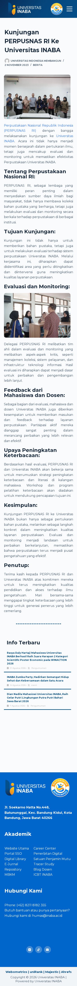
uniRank (36, 972)
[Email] (47, 949)
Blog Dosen (43, 869)
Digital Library (15, 859)
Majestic (51, 972)
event (34, 685)
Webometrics (16, 972)
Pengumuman (38, 668)
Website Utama (17, 848)
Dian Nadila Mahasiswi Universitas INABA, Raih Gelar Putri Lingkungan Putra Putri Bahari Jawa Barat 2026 (37, 698)
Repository (13, 869)
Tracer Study (44, 864)
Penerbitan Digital (48, 853)
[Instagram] (29, 949)
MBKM (10, 874)
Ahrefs (66, 972)
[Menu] (69, 9)
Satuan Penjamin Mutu (52, 859)
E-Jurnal (11, 864)
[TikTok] (38, 949)
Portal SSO (13, 853)
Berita (37, 64)
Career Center (45, 848)
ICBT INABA (43, 874)
